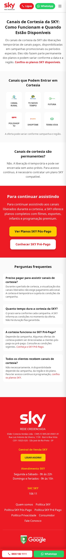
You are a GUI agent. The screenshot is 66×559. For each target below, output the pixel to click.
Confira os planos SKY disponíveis (37, 62)
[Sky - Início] (10, 6)
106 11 (33, 493)
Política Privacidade (23, 515)
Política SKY (43, 504)
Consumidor (47, 515)
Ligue (28, 6)
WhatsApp (47, 6)
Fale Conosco (33, 520)
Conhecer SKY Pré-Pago (33, 244)
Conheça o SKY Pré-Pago (29, 346)
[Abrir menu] (60, 6)
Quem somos (24, 504)
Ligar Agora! (33, 457)
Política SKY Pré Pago (48, 510)
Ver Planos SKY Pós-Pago (33, 231)
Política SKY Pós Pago (18, 510)
